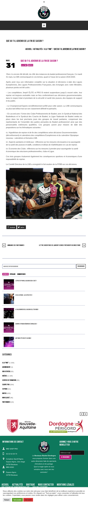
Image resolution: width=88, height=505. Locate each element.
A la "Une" (48, 49)
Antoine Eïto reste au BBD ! (23, 338)
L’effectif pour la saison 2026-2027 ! (26, 281)
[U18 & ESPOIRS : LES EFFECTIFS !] (9, 299)
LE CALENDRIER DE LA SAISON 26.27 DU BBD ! (26, 309)
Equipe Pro (6, 385)
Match (4, 393)
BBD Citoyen (6, 371)
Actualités (38, 49)
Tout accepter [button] (17, 500)
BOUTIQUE (30, 484)
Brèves (30, 65)
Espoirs (4, 389)
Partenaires (6, 402)
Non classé (6, 398)
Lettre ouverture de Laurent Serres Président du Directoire (59, 245)
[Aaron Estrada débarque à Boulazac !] (9, 328)
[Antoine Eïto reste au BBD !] (9, 342)
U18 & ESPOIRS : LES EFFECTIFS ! (23, 295)
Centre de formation (9, 380)
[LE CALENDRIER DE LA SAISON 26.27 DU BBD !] (9, 313)
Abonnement (6, 367)
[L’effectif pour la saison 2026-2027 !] (9, 284)
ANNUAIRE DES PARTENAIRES (15, 245)
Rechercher (81, 266)
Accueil (28, 49)
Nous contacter (46, 484)
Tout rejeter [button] (28, 500)
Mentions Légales (65, 484)
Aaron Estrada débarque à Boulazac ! (26, 324)
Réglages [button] (7, 500)
